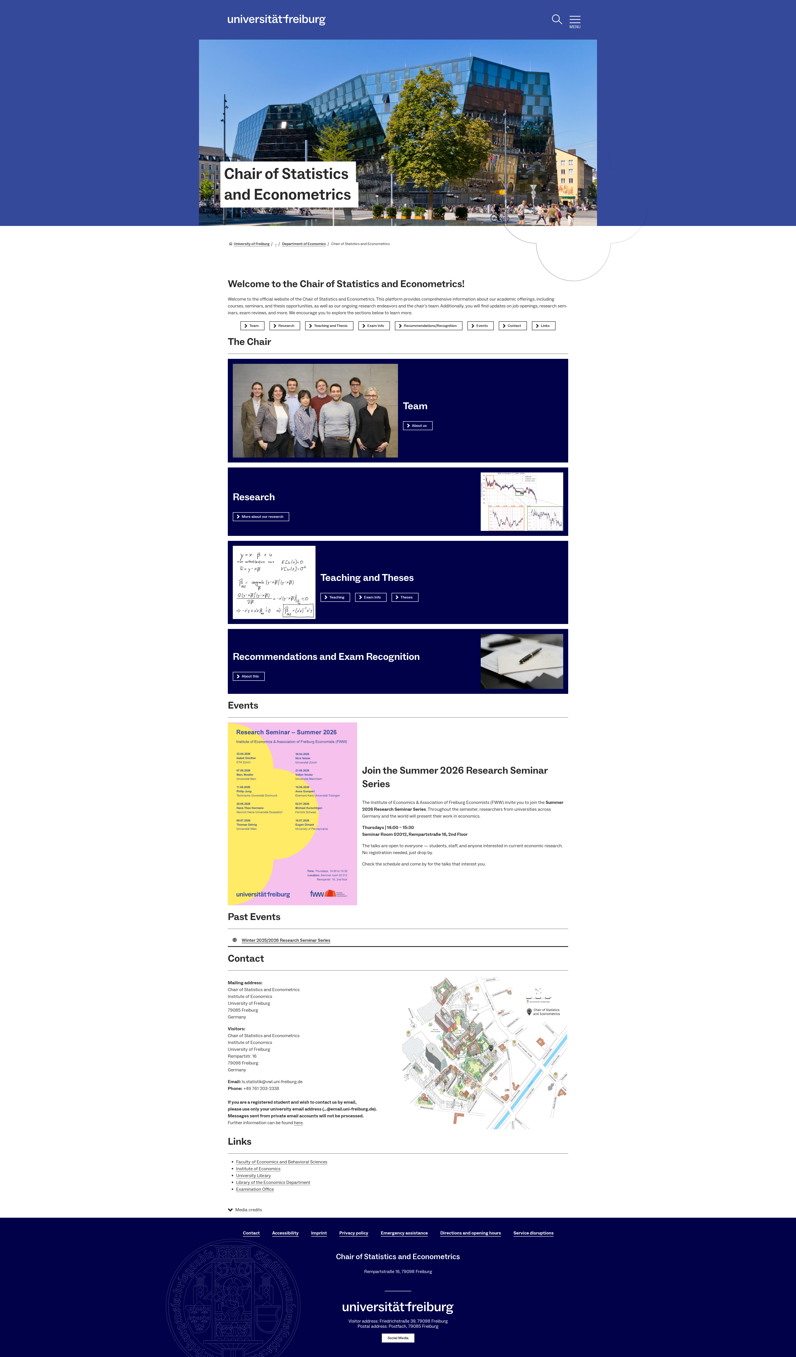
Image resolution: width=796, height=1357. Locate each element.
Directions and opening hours (470, 1233)
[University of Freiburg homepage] (277, 20)
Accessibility (285, 1233)
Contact (251, 1233)
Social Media (398, 1338)
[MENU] (575, 19)
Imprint (319, 1233)
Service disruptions (533, 1233)
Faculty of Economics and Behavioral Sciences (281, 1162)
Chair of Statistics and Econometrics (287, 184)
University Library (253, 1176)
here (298, 1123)
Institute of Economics (258, 1169)
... (276, 244)
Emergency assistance (404, 1233)
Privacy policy (353, 1233)
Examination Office (255, 1189)
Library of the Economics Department (273, 1182)
